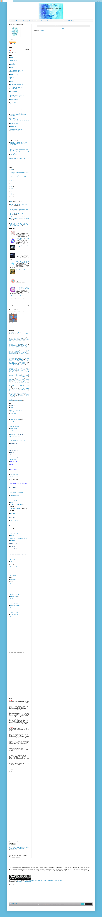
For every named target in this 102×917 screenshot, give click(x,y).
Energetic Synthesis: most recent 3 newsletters (19, 218)
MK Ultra (11, 379)
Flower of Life (25, 360)
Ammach (22, 339)
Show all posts (71, 25)
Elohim (19, 354)
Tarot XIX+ (12, 85)
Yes (11, 201)
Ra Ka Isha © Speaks (16, 387)
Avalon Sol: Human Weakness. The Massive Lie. (22, 270)
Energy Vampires (22, 358)
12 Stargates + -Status (14, 58)
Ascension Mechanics (13, 345)
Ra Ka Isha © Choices (22, 385)
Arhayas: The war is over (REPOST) (17, 295)
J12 (17, 368)
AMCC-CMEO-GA (12, 334)
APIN (22, 335)
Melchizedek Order (17, 381)
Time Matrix (12, 395)
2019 (12, 183)
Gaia (27, 363)
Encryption (16, 358)
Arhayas (23, 343)
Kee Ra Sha (27, 370)
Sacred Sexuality (16, 390)
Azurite (10, 347)
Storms (11, 125)
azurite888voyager (18, 397)
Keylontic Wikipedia (14, 99)
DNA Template (23, 350)
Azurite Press (15, 347)
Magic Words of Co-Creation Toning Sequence (19, 158)
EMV (19, 353)
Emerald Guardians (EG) (51, 4)
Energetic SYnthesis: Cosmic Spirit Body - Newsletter (19, 177)
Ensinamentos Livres (14, 566)
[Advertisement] (19, 675)
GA (20, 363)
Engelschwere (13, 559)
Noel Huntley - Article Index (15, 98)
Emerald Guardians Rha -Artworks (17, 70)
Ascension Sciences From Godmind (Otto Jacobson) (18, 411)
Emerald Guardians (34, 20)
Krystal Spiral (25, 374)
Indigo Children (12, 368)
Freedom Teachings (52, 20)
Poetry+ (12, 82)
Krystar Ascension (18, 375)
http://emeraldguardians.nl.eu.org (24, 881)
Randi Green (22, 388)
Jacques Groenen (23, 368)
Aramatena (24, 341)
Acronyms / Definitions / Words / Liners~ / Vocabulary (18, 115)
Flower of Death (17, 360)
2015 (12, 189)
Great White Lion (21, 364)
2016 (12, 188)
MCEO (24, 377)
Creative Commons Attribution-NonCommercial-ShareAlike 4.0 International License (19, 848)
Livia (11, 575)
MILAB (27, 378)
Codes (24, 20)
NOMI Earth (15, 509)
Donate (11, 67)
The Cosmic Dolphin (14, 474)
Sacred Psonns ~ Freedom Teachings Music (18, 538)
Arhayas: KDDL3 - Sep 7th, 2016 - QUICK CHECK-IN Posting (22, 262)
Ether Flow (14, 575)
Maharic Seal (21, 379)
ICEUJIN (20, 367)
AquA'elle (18, 341)
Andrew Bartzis (17, 340)
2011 (11, 196)
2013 (12, 193)
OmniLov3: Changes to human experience (19, 175)
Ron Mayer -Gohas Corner (15, 75)
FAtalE (27, 359)
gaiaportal (12, 399)
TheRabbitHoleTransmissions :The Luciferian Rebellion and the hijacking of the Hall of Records (19, 302)
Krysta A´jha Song (14, 536)
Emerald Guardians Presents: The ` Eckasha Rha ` (20, 173)
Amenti (10, 339)
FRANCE (10, 360)
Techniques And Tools (15, 393)
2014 (12, 191)
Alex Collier (13, 338)
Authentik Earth (25, 346)
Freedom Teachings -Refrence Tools (17, 95)
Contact (12, 61)
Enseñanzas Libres (14, 570)
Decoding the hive (14, 434)
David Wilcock (16, 351)
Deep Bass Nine (13, 596)
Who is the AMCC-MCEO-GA (16, 87)
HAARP (26, 365)
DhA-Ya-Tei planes (25, 351)
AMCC (27, 333)
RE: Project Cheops (14, 123)
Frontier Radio (13, 600)
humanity (19, 399)
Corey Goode (18, 348)
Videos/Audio (62, 20)
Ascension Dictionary (14, 408)
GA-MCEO (23, 363)
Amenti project (16, 339)
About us (18, 20)
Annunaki (24, 340)
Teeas (11, 561)
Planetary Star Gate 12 (14, 122)
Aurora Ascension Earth (15, 419)
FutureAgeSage (13, 363)
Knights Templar (18, 374)
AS (25, 337)
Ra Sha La (16, 388)
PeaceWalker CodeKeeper (15, 468)
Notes (11, 81)
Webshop (70, 20)
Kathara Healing (20, 370)
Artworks (24, 344)
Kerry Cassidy (12, 371)
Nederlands (25, 381)
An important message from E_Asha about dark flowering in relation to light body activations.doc (19, 143)
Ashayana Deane (23, 345)
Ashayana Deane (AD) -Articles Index (17, 90)
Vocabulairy (12, 100)
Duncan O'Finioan (13, 353)
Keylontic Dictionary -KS (15, 96)
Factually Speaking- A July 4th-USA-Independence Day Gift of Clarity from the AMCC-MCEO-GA (18, 146)
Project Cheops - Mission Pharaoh (17, 84)
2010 (12, 198)
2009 (13, 332)
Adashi (28, 337)
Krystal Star (11, 375)
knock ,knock (13, 126)
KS (23, 369)
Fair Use (12, 77)
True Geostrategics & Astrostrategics (22, 396)
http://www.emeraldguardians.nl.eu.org (17, 850)
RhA (19, 846)
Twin (11, 479)
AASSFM (15, 333)
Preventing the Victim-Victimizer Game (18, 153)
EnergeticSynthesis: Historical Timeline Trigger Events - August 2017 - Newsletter (22, 288)
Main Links (12, 80)
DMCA (11, 66)
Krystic (23, 375)
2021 (12, 180)
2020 (12, 181)
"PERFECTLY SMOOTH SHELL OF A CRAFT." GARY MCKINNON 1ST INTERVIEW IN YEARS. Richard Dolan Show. (19, 224)
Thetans (27, 394)
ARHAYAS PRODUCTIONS (19, 337)
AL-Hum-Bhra (21, 333)
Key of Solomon (20, 371)
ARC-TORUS (11, 337)
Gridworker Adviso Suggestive (16, 127)
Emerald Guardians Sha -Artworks (17, 68)
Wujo (10, 397)
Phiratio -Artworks (14, 74)
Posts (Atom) (41, 30)
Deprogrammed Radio (14, 594)
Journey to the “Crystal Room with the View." (19, 151)
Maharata (16, 379)
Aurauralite (11, 346)
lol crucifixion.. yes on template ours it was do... (19, 209)
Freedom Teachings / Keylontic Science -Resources (18, 93)
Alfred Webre (19, 338)
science (20, 400)
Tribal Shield (19, 395)
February (13, 171)
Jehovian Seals (16, 369)
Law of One (27, 375)
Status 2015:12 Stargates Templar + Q (17, 116)
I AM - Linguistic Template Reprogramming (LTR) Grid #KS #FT (19, 150)
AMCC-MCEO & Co (14, 88)
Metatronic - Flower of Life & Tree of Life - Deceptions (22, 246)
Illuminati (26, 367)
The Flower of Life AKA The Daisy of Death (22, 231)
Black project (22, 347)
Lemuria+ (12, 78)
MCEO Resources (12, 378)
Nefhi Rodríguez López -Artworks (17, 73)
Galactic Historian (13, 364)
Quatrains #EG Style (14, 118)
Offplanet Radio (12, 382)
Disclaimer (12, 64)
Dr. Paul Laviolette (25, 352)
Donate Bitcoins (13, 60)
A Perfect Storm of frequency (16, 113)
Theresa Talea (21, 394)
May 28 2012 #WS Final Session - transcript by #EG (19, 156)
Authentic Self (17, 346)
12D (10, 332)
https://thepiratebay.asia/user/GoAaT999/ (18, 204)
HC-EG (10, 367)
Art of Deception (17, 344)
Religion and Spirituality (22, 389)
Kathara (14, 370)
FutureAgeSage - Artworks (15, 71)
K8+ (21, 369)
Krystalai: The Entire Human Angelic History (21, 253)
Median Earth (15, 380)
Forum (42, 20)
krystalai (16, 400)
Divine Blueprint (17, 352)
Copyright (12, 63)
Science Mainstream (24, 390)
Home (11, 20)
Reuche (10, 390)
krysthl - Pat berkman (14, 465)
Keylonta (12, 583)
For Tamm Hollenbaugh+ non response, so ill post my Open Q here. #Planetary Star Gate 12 (19, 120)
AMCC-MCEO (19, 334)
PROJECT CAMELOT (23, 382)
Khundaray (11, 374)
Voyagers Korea (13, 579)
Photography (12, 383)
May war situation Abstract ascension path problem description (21, 279)
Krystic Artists (16, 504)
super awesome (13, 202)
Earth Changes (24, 353)
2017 (12, 186)
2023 (12, 169)
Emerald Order (18, 357)
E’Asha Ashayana (13, 91)
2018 (12, 185)
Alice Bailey (26, 338)
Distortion (11, 352)
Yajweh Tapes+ (13, 102)
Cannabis (27, 347)
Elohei (15, 354)
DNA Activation (16, 350)
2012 (12, 194)
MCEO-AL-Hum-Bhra (20, 378)
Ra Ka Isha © (11, 385)
